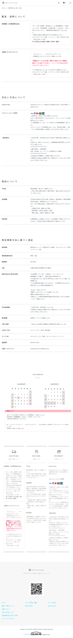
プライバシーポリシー (8, 618)
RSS (26, 606)
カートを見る (52, 602)
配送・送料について (8, 606)
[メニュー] (70, 3)
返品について (6, 609)
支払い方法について (8, 612)
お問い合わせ (52, 606)
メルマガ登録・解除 (31, 602)
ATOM (31, 606)
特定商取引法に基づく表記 (10, 615)
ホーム (3, 8)
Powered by (26, 634)
